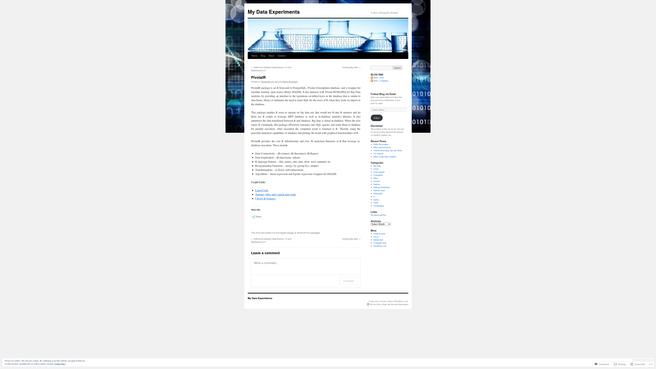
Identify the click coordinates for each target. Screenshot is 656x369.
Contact (281, 55)
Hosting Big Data (351, 67)
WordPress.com (379, 245)
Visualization (378, 205)
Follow (377, 118)
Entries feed (378, 239)
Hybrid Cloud (379, 190)
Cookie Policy (60, 363)
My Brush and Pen (378, 215)
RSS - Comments (381, 80)
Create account (379, 233)
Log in (376, 236)
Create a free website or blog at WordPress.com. (388, 301)
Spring (376, 199)
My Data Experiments (274, 11)
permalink (315, 232)
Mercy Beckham (290, 81)
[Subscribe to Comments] (372, 80)
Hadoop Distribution (381, 187)
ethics (375, 178)
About (271, 55)
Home (254, 55)
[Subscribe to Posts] (372, 77)
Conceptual (377, 175)
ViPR (375, 202)
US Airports (378, 153)
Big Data (377, 165)
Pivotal (290, 232)
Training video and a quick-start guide (275, 194)
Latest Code (261, 190)
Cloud (375, 168)
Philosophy (378, 193)
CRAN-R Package (265, 198)
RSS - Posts (379, 77)
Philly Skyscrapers (381, 144)
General (376, 181)
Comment (348, 280)
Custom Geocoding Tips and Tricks (387, 150)
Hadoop (376, 184)
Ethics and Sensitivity (382, 147)
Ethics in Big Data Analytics (385, 156)
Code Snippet (378, 171)
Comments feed (379, 242)
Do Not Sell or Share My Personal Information (389, 304)
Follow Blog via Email (383, 94)
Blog (263, 55)
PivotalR (258, 77)
